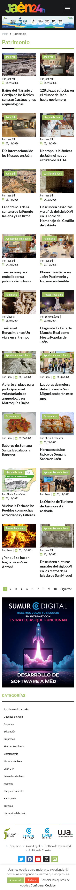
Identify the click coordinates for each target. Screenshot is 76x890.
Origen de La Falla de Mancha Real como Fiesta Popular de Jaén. (56, 335)
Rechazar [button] (32, 880)
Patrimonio (49, 238)
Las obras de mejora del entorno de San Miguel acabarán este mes (56, 391)
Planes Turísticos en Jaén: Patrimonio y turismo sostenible (55, 276)
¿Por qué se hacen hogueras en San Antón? (15, 562)
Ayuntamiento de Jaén (17, 238)
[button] (67, 8)
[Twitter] (21, 859)
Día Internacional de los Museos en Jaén (17, 153)
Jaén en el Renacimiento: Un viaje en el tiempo (16, 332)
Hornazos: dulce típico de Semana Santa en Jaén (53, 454)
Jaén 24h (10, 57)
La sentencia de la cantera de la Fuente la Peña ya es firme (17, 211)
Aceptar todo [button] (16, 880)
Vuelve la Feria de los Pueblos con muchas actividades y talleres (18, 510)
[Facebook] (30, 859)
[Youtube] (38, 859)
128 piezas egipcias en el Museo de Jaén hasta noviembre (57, 95)
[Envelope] (54, 859)
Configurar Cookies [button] (43, 885)
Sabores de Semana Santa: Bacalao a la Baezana (17, 450)
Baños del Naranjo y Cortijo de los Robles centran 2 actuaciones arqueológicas (19, 97)
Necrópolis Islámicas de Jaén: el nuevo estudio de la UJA (56, 155)
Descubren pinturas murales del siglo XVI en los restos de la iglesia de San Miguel (56, 568)
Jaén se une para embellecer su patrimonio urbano (16, 276)
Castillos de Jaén (52, 173)
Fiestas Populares (53, 294)
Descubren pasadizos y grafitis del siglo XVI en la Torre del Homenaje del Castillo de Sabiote (57, 216)
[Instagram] (46, 859)
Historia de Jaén (52, 117)
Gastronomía (12, 416)
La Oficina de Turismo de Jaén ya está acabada (56, 506)
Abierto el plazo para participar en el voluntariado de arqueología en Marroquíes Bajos (18, 393)
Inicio (5, 33)
